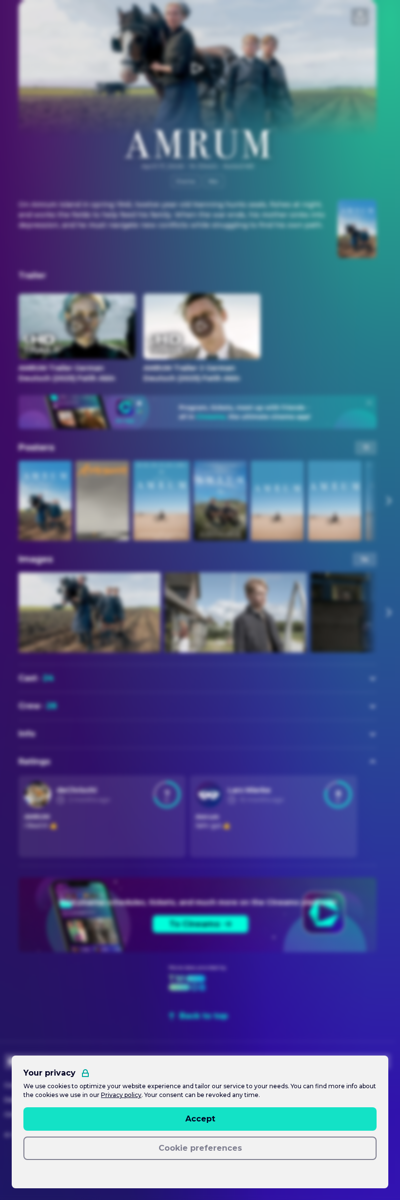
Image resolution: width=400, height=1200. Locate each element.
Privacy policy (121, 1094)
